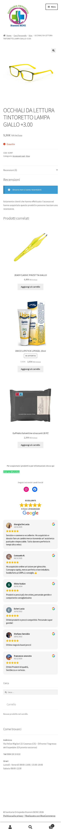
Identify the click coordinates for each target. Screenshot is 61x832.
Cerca (30, 827)
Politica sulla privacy (13, 815)
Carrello (47, 825)
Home (9, 35)
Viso (30, 35)
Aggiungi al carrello (30, 286)
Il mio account (10, 827)
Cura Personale (20, 35)
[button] (53, 50)
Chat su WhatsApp (11, 472)
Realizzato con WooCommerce (40, 815)
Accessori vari (19, 156)
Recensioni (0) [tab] (10, 170)
